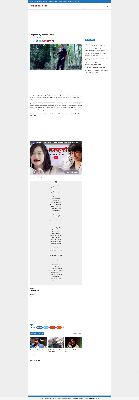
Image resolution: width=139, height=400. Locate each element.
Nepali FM (36, 1)
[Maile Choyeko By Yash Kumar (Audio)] (73, 342)
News (70, 6)
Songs (84, 6)
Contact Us (65, 1)
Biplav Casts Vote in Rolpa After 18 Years (95, 67)
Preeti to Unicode (58, 1)
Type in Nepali (51, 1)
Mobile (103, 6)
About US (77, 1)
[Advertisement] (69, 20)
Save (50, 41)
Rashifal (40, 1)
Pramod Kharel (36, 324)
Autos (97, 6)
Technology (91, 6)
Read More (97, 398)
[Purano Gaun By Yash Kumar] (38, 342)
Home (31, 1)
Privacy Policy (71, 1)
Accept (92, 398)
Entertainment (77, 6)
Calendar (45, 1)
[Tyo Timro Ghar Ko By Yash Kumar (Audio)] (56, 342)
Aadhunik (33, 347)
